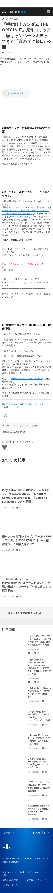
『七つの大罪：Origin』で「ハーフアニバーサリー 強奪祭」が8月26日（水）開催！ (39, 739)
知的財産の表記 (10, 880)
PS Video (6, 426)
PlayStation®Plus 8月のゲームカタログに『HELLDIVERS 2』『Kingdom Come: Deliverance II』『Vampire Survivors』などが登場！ (25, 495)
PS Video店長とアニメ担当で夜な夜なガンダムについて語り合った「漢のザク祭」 (26, 210)
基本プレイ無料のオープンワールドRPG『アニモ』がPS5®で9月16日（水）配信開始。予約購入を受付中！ (26, 540)
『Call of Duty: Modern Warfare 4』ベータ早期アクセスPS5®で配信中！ (39, 692)
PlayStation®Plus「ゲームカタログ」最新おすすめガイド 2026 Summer (39, 810)
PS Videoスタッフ (19, 93)
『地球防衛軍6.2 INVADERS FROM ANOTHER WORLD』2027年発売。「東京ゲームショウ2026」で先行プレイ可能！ (39, 666)
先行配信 (35, 426)
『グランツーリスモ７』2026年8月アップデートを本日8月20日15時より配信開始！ (39, 786)
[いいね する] (17, 507)
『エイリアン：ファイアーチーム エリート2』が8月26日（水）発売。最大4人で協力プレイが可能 (39, 640)
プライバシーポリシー (38, 872)
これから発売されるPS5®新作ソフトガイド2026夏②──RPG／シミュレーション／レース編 (39, 715)
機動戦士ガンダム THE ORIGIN (14, 432)
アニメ (14, 426)
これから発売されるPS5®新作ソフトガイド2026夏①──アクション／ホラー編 (39, 762)
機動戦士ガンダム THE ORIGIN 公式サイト (23, 404)
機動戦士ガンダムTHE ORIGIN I (26, 378)
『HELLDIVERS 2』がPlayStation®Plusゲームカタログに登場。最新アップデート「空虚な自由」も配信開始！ (26, 584)
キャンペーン (24, 426)
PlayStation (16, 11)
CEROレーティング (36, 880)
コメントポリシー (11, 885)
